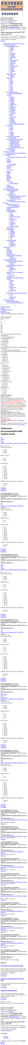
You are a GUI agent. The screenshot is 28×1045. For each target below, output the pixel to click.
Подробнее (3, 490)
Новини (6, 1036)
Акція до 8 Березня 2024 (9, 990)
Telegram (11, 20)
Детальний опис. (14, 27)
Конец (17, 959)
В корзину (3, 487)
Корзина (3, 41)
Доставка (6, 1038)
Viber (15, 20)
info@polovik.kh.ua (9, 22)
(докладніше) (21, 424)
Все (23, 1003)
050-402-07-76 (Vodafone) (7, 17)
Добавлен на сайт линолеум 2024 (12, 966)
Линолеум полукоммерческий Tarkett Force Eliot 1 (14, 882)
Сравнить (3, 489)
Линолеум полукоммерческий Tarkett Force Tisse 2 (14, 836)
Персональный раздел (6, 1030)
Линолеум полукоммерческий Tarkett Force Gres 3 (14, 762)
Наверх (3, 1042)
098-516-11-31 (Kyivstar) (7, 19)
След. (13, 959)
